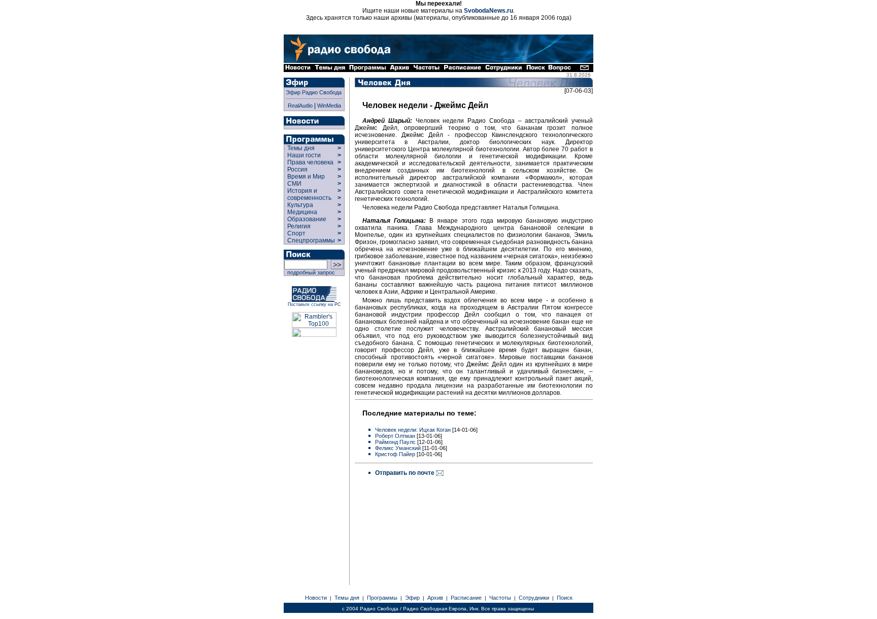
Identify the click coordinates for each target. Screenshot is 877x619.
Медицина (302, 212)
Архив (435, 598)
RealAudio (300, 105)
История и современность (309, 194)
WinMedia (329, 105)
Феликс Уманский (398, 448)
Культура (300, 205)
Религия (299, 226)
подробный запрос (309, 272)
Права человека (310, 162)
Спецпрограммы (310, 240)
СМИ (294, 183)
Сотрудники (534, 598)
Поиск (564, 598)
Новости (315, 598)
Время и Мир (306, 176)
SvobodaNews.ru (488, 10)
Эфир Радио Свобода (314, 92)
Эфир (412, 598)
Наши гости (304, 155)
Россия (297, 169)
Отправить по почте (405, 472)
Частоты (500, 598)
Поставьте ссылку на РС (314, 304)
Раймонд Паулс (395, 442)
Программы (382, 598)
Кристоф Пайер (395, 454)
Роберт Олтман (395, 436)
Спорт (295, 233)
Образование (306, 219)
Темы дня (301, 148)
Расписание (466, 598)
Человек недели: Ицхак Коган (413, 430)
